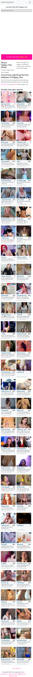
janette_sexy (21, 391)
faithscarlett (5, 506)
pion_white (20, 200)
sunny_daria (5, 123)
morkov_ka (4, 583)
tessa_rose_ (20, 410)
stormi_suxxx (21, 353)
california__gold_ (22, 429)
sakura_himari (5, 104)
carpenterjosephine (6, 200)
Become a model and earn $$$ (11, 674)
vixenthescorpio (6, 372)
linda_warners (5, 468)
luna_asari (20, 219)
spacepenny (21, 468)
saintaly (19, 621)
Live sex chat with (16, 57)
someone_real (5, 448)
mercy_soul (5, 621)
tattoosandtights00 (6, 180)
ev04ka (3, 563)
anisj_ (18, 161)
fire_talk (19, 602)
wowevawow (5, 161)
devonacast (20, 659)
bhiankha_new (21, 142)
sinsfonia (4, 602)
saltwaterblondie (22, 334)
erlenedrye (20, 583)
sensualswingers (22, 640)
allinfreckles (21, 487)
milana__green (21, 257)
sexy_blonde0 (5, 429)
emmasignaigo (21, 180)
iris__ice (3, 257)
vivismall (19, 314)
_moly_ (3, 334)
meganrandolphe (6, 353)
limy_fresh (20, 123)
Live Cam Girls (16, 668)
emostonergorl (6, 314)
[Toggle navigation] (30, 2)
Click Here (4, 84)
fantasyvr (4, 544)
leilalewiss (20, 544)
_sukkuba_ (20, 506)
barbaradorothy (22, 295)
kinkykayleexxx (6, 219)
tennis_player (5, 640)
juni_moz (20, 238)
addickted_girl (5, 659)
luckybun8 (20, 372)
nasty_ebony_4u (6, 391)
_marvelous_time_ (22, 563)
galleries (14, 84)
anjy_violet (4, 142)
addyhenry (20, 276)
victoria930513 (21, 448)
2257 (15, 676)
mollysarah (4, 410)
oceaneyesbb (5, 487)
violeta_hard (5, 525)
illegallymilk (21, 104)
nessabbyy (20, 525)
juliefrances (5, 238)
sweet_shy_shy (6, 276)
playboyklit (4, 295)
